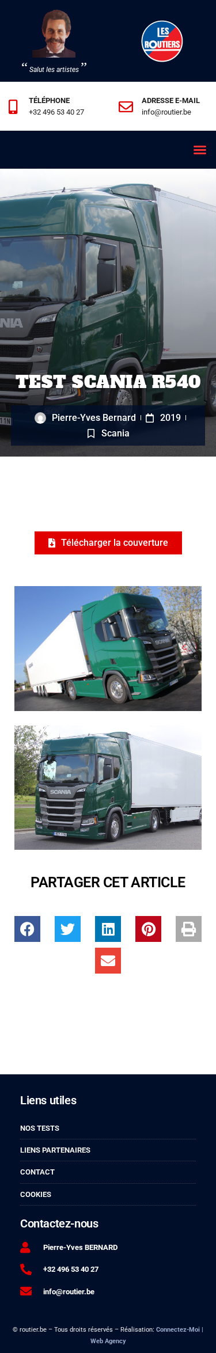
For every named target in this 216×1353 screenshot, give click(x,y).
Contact (37, 1172)
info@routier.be (166, 112)
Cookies (35, 1194)
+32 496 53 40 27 (56, 112)
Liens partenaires (55, 1150)
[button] (200, 149)
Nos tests (39, 1128)
